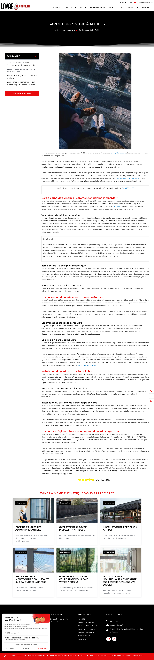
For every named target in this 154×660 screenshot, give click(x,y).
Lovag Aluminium (118, 153)
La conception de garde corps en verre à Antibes (21, 70)
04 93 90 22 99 (128, 188)
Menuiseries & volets (100, 8)
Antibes (117, 206)
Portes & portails (127, 8)
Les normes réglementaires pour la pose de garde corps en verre (21, 83)
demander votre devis (86, 365)
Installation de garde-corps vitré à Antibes (22, 76)
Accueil (56, 8)
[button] (36, 56)
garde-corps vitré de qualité (127, 178)
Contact (146, 8)
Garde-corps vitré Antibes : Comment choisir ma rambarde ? (21, 63)
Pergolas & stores (74, 8)
